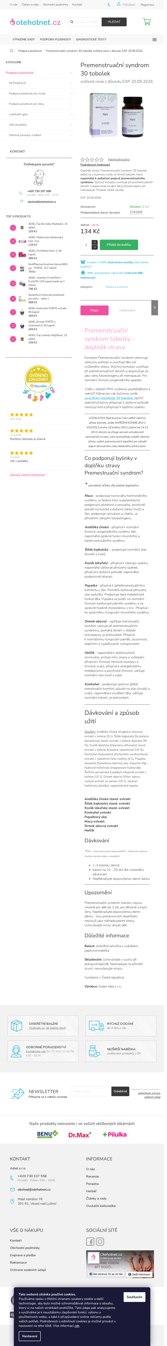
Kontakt (77, 5)
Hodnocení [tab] (127, 310)
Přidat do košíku (119, 244)
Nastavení (29, 1336)
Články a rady (30, 5)
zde (76, 1326)
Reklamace (18, 1262)
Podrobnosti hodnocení (95, 165)
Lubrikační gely (18, 114)
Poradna (92, 1184)
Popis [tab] (94, 310)
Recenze (92, 1176)
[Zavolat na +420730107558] (112, 5)
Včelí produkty (18, 125)
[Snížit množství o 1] (95, 247)
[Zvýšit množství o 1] (95, 242)
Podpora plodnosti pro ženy (26, 104)
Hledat (114, 22)
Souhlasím (134, 1297)
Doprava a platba (23, 1255)
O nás (14, 5)
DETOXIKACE (17, 83)
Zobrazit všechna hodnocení (27, 475)
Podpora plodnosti (19, 73)
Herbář (91, 1191)
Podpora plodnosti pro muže (27, 93)
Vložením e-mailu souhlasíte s (145, 1093)
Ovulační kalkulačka (101, 1206)
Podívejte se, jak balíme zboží (47, 1028)
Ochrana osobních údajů (28, 1270)
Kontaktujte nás (36, 1051)
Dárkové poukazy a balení (25, 135)
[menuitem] (23, 39)
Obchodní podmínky (55, 5)
